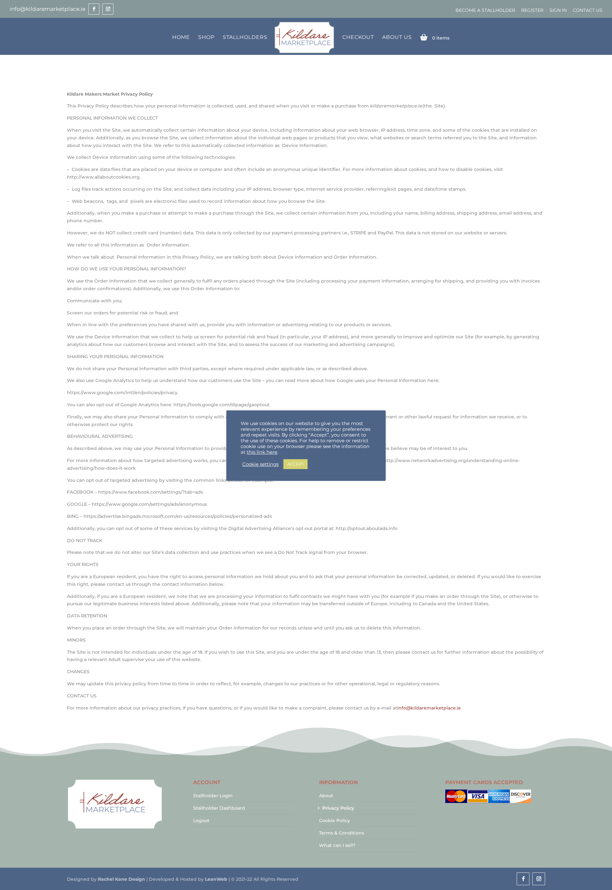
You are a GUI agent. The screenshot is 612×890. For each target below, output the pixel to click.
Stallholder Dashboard (219, 808)
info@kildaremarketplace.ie (429, 708)
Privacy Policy (338, 808)
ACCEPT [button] (295, 464)
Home (181, 37)
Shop (206, 37)
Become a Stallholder (485, 10)
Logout (201, 820)
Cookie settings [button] (260, 464)
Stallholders (245, 37)
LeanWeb (216, 879)
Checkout (358, 37)
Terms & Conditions (341, 833)
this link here (262, 452)
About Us (397, 37)
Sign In (558, 10)
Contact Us (587, 10)
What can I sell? (337, 845)
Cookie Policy (334, 820)
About (326, 795)
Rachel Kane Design (121, 879)
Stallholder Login (213, 795)
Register (532, 10)
